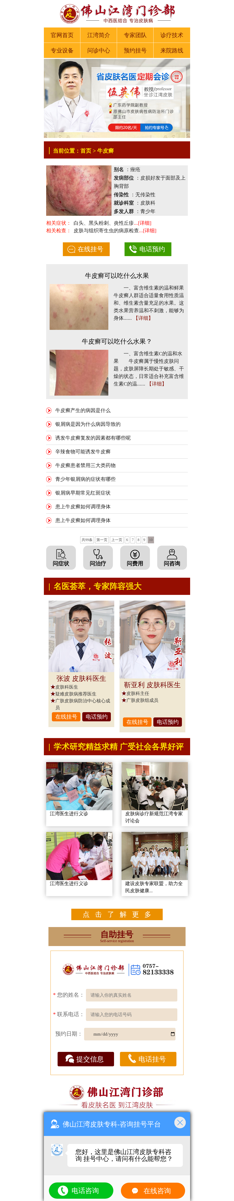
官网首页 (62, 35)
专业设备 (62, 50)
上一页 (116, 540)
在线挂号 (90, 249)
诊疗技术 (171, 35)
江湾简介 (98, 35)
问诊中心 (98, 50)
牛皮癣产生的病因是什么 (83, 410)
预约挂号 (135, 50)
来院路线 (171, 50)
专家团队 (135, 35)
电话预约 (152, 249)
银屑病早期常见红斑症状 (83, 493)
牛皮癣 (105, 151)
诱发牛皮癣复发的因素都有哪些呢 (93, 438)
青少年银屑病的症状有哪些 (85, 479)
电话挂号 (152, 1059)
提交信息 (90, 1059)
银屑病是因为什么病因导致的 (88, 424)
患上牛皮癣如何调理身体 (83, 506)
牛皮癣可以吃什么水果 (117, 275)
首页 (85, 151)
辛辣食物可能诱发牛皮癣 (83, 451)
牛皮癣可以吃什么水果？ (117, 341)
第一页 (101, 540)
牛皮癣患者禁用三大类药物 (85, 465)
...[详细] (142, 223)
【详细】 (143, 318)
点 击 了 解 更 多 (117, 914)
